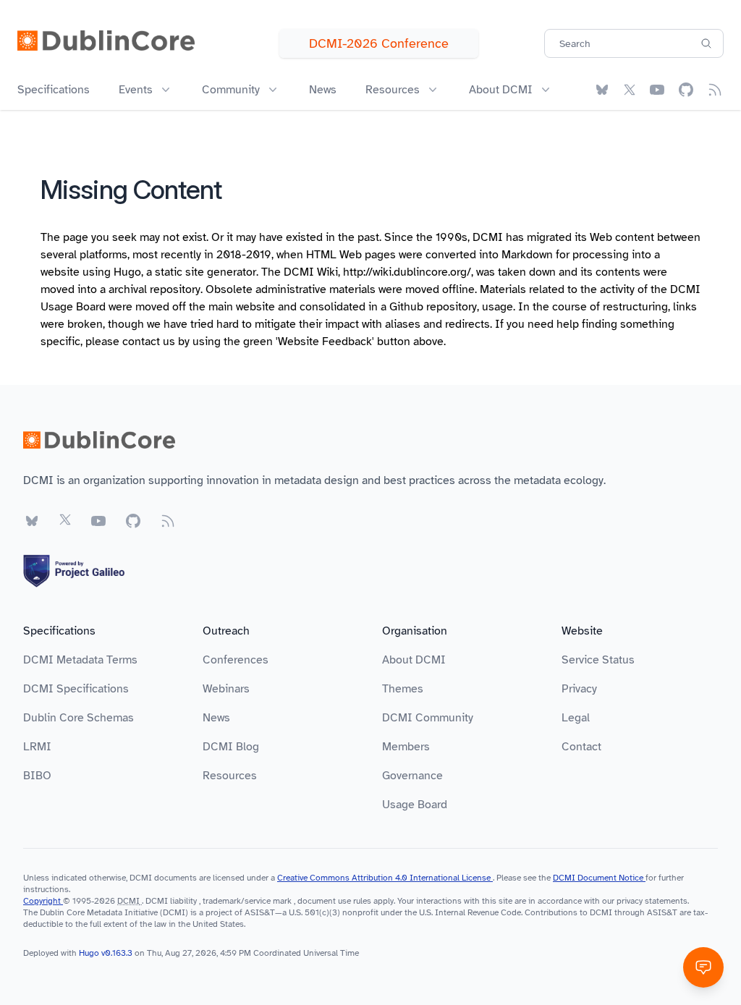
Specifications (53, 89)
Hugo (127, 272)
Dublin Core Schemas (78, 718)
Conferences (235, 660)
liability (183, 901)
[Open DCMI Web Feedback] (703, 967)
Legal (576, 718)
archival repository (154, 289)
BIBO (37, 775)
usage (497, 307)
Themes (402, 689)
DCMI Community (427, 718)
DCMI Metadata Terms (80, 660)
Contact (581, 746)
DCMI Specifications (76, 689)
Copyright (43, 901)
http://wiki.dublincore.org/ (407, 272)
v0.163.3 (118, 953)
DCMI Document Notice (599, 878)
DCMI (128, 901)
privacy (630, 901)
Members (406, 746)
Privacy (579, 689)
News (322, 89)
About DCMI (414, 660)
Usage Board (414, 804)
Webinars (226, 689)
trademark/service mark (247, 901)
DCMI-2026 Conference (379, 43)
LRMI (37, 746)
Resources (230, 775)
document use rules (334, 901)
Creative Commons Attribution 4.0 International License (385, 878)
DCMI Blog (231, 746)
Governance (412, 775)
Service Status (598, 660)
